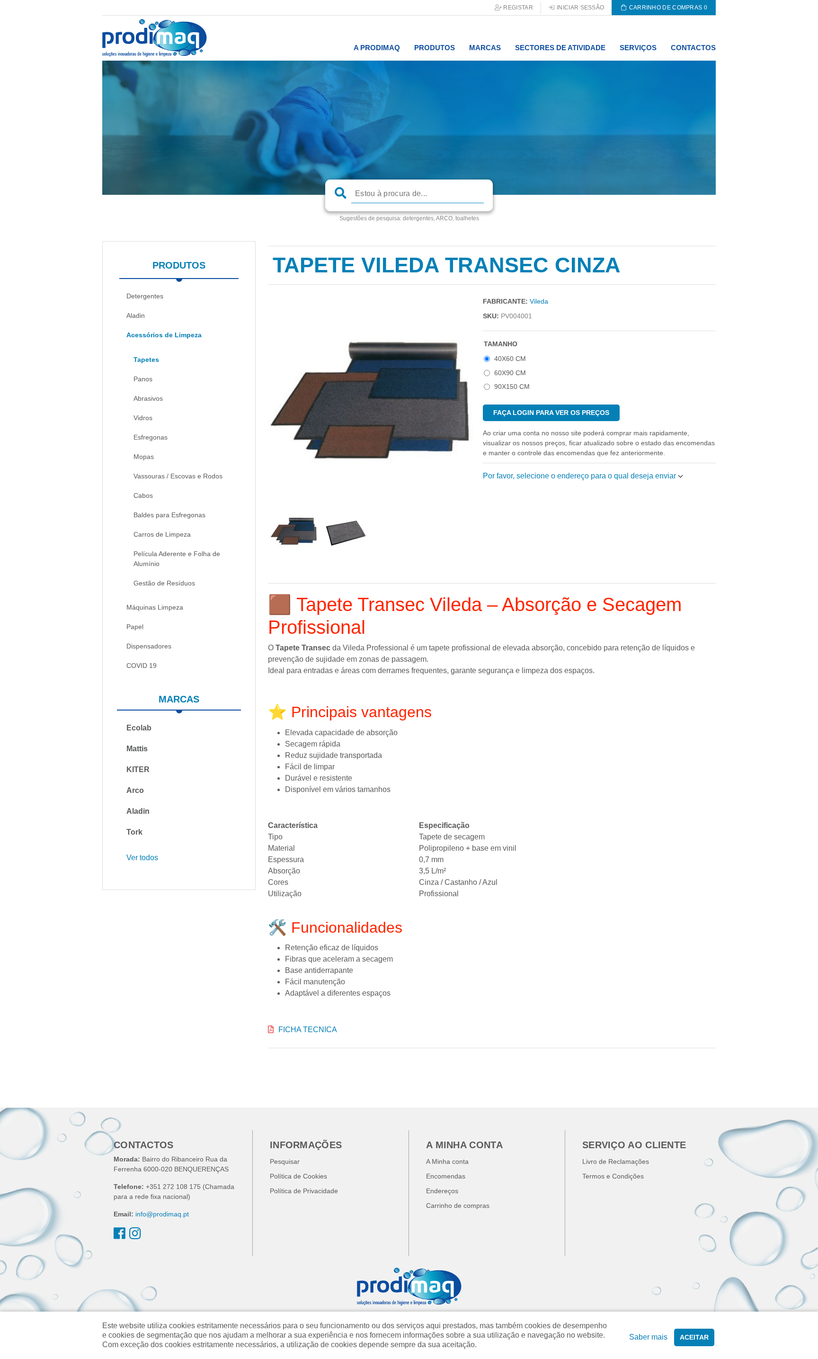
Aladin (135, 315)
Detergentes (144, 296)
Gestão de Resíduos (164, 583)
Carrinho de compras (457, 1205)
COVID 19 (141, 665)
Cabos (143, 495)
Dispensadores (148, 646)
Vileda (539, 301)
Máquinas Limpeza (154, 607)
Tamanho (500, 344)
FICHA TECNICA (307, 1030)
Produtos (178, 265)
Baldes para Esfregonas (169, 515)
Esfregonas (150, 437)
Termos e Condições (613, 1176)
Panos (142, 379)
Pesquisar (285, 1161)
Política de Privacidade (304, 1191)
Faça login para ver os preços (551, 412)
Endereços (442, 1191)
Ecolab (138, 728)
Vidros (142, 418)
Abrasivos (148, 398)
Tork (134, 832)
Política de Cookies (298, 1176)
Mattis (137, 749)
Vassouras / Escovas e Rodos (177, 476)
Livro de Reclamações (615, 1161)
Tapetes (146, 359)
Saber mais (648, 1337)
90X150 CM (512, 386)
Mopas (143, 456)
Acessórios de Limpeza (164, 335)
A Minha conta (447, 1161)
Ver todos (142, 858)
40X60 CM (510, 358)
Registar (517, 7)
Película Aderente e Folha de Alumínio (176, 558)
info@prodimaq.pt (162, 1214)
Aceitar (694, 1337)
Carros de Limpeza (162, 534)
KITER (138, 769)
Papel (134, 626)
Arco (135, 790)
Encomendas (445, 1176)
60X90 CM (510, 373)
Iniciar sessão (580, 7)
